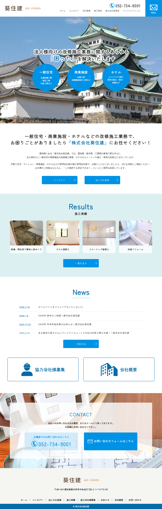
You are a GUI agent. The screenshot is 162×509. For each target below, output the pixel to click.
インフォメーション (132, 11)
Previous (3, 70)
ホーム (63, 11)
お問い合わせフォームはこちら (114, 441)
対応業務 (87, 11)
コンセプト (74, 11)
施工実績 (98, 11)
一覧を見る (81, 263)
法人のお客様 (102, 180)
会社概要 (128, 369)
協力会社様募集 (112, 11)
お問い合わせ (135, 499)
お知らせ (105, 499)
